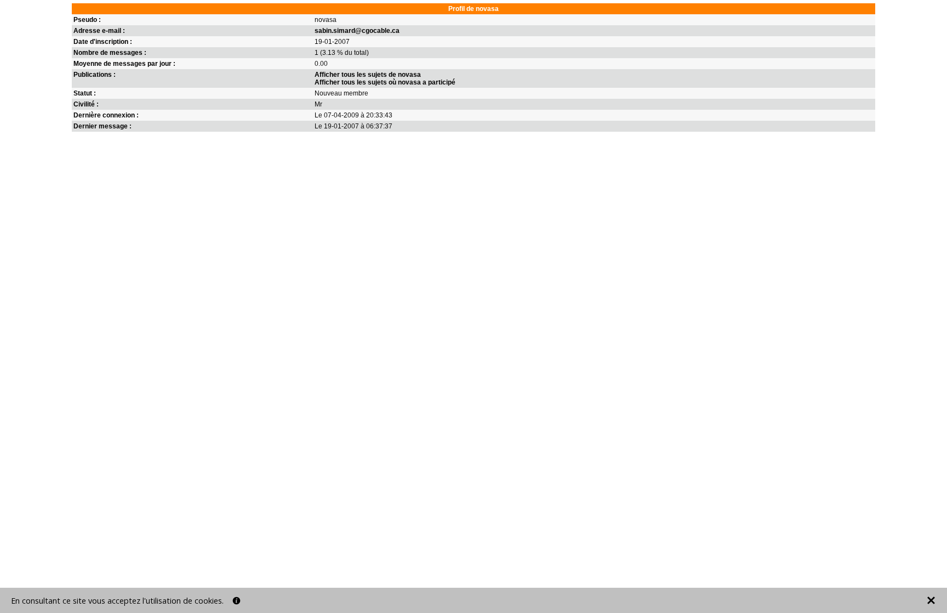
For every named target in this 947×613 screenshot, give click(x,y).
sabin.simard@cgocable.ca (357, 31)
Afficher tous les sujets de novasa (368, 74)
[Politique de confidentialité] (236, 601)
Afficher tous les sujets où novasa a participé (385, 82)
